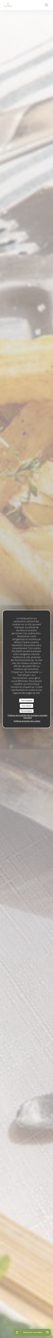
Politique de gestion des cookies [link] (27, 721)
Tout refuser (26, 706)
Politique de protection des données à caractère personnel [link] (27, 716)
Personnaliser (26, 711)
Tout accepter (26, 700)
